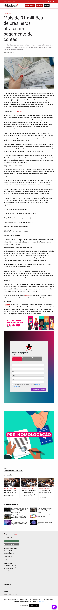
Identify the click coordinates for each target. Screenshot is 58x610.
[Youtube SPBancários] (14, 537)
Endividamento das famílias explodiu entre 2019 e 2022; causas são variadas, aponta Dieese (44, 510)
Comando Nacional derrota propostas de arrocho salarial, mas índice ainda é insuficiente (45, 494)
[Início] (18, 5)
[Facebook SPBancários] (7, 537)
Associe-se (46, 5)
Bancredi (5, 594)
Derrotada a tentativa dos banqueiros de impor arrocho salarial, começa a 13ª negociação (29, 493)
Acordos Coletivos (7, 587)
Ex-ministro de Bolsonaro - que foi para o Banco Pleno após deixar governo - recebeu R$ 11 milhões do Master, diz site (19, 510)
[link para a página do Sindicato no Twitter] (45, 1)
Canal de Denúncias (29, 5)
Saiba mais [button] (41, 601)
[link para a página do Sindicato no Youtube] (53, 1)
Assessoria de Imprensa (18, 587)
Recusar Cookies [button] (24, 605)
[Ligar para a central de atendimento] (4, 559)
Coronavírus (19, 470)
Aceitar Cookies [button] (34, 605)
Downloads (31, 587)
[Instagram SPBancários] (12, 537)
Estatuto (38, 587)
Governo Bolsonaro (9, 470)
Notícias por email (10, 544)
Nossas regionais (8, 569)
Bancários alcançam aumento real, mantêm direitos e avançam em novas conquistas (10, 493)
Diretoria (26, 587)
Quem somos (48, 587)
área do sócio (39, 5)
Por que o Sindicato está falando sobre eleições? (45, 515)
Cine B (10, 594)
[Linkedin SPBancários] (9, 537)
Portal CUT (19, 111)
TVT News (15, 594)
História (42, 587)
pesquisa (7, 305)
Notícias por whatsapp (11, 540)
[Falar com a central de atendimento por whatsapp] (6, 559)
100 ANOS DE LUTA (10, 1)
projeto (27, 295)
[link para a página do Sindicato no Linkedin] (50, 1)
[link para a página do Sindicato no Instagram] (48, 1)
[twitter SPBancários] (5, 537)
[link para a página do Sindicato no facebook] (43, 1)
